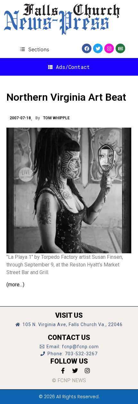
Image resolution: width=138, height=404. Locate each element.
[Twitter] (98, 48)
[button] (34, 49)
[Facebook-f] (63, 371)
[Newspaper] (120, 48)
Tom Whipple (56, 118)
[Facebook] (86, 48)
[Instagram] (109, 48)
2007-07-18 (20, 118)
